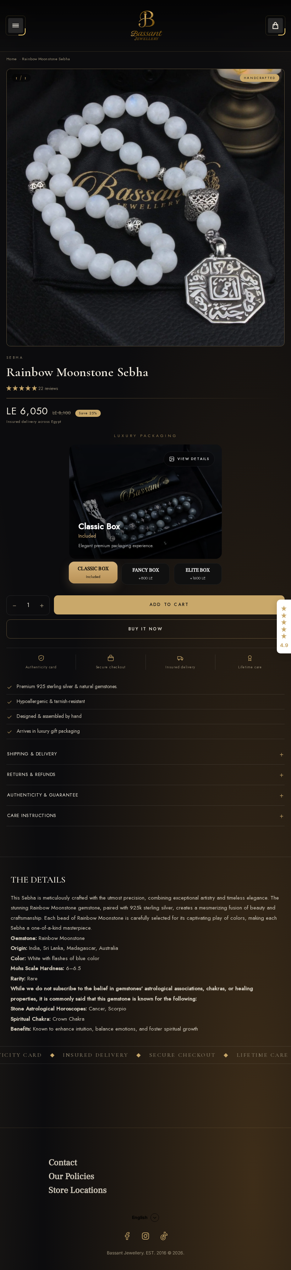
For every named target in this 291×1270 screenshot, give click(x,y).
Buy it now (145, 629)
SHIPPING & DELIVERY (145, 754)
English (140, 1217)
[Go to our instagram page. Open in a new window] (145, 1236)
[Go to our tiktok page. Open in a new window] (164, 1236)
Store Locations (78, 1190)
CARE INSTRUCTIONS (145, 816)
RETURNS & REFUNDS (145, 775)
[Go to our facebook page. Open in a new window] (127, 1236)
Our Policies (71, 1176)
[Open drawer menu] (16, 25)
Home (11, 59)
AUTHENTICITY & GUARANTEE (145, 795)
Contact (63, 1162)
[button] (284, 626)
